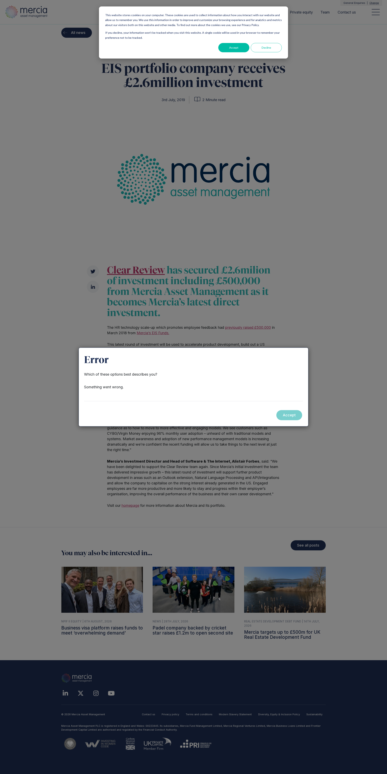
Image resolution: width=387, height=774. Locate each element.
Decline (266, 47)
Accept (233, 47)
